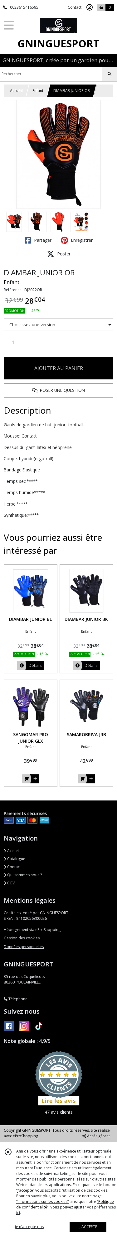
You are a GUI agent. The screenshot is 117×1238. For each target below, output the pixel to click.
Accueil (16, 90)
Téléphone (17, 999)
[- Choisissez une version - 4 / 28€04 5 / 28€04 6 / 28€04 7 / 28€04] (58, 325)
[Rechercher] (109, 74)
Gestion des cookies (22, 938)
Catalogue (15, 858)
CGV (10, 883)
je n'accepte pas (29, 1226)
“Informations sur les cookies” (42, 1201)
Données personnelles (24, 946)
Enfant (37, 90)
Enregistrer (81, 240)
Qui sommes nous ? (24, 875)
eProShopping (25, 1136)
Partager (42, 240)
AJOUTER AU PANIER (58, 368)
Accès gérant (98, 1136)
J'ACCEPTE (88, 1226)
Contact (74, 7)
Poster (63, 254)
